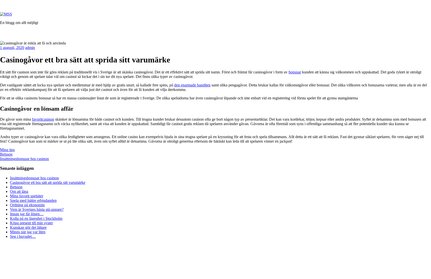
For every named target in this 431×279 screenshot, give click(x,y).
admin (30, 47)
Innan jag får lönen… (27, 214)
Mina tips (7, 150)
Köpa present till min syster (31, 223)
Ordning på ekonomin (27, 205)
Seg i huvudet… (23, 236)
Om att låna (19, 191)
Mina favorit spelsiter (26, 196)
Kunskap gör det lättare (28, 227)
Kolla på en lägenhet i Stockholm (36, 218)
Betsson (6, 154)
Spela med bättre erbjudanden (33, 200)
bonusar (295, 72)
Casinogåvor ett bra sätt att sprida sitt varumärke (47, 182)
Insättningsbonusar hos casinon (24, 159)
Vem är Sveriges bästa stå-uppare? (37, 209)
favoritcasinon (43, 119)
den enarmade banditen (192, 85)
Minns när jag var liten (27, 232)
